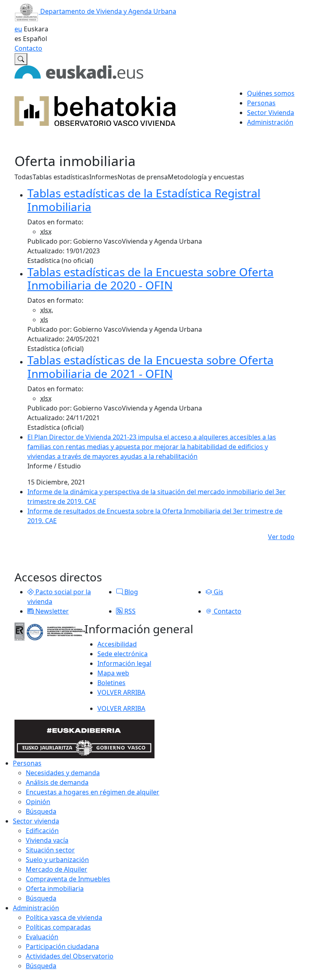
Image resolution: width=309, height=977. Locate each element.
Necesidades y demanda (63, 772)
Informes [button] (103, 176)
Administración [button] (270, 122)
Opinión (38, 801)
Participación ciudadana (62, 946)
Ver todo (281, 536)
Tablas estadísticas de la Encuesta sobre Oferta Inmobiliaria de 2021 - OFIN (150, 366)
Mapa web (113, 673)
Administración (36, 907)
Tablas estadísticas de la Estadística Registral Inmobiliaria (143, 199)
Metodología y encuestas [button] (206, 176)
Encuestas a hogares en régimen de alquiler (92, 792)
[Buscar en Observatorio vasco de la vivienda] (20, 59)
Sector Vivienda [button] (270, 112)
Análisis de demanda (57, 782)
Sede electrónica (122, 653)
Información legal (124, 663)
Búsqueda (41, 811)
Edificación (42, 830)
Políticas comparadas (58, 927)
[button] (30, 591)
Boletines (111, 682)
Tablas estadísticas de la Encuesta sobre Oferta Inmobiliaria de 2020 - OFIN (150, 278)
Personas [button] (261, 103)
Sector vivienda (36, 821)
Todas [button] (23, 176)
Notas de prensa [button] (142, 176)
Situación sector (50, 850)
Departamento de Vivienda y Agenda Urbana (107, 11)
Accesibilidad (117, 644)
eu (18, 29)
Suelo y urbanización (57, 859)
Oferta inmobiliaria (55, 888)
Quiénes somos (271, 93)
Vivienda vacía (47, 840)
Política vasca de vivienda (64, 917)
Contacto (28, 48)
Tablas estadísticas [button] (61, 176)
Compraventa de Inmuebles (68, 878)
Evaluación (42, 936)
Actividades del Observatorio (69, 956)
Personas (27, 763)
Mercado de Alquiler (56, 869)
